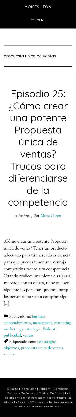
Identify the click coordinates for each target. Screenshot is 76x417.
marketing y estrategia (22, 329)
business (38, 316)
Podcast (49, 329)
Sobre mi (45, 389)
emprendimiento (17, 322)
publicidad (12, 335)
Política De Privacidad (54, 393)
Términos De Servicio (22, 393)
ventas (28, 335)
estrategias (47, 341)
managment (42, 322)
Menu (41, 20)
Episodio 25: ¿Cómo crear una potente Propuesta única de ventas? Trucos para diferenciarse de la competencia (38, 147)
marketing (62, 322)
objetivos (11, 347)
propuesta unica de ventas (42, 347)
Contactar (60, 389)
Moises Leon (38, 6)
